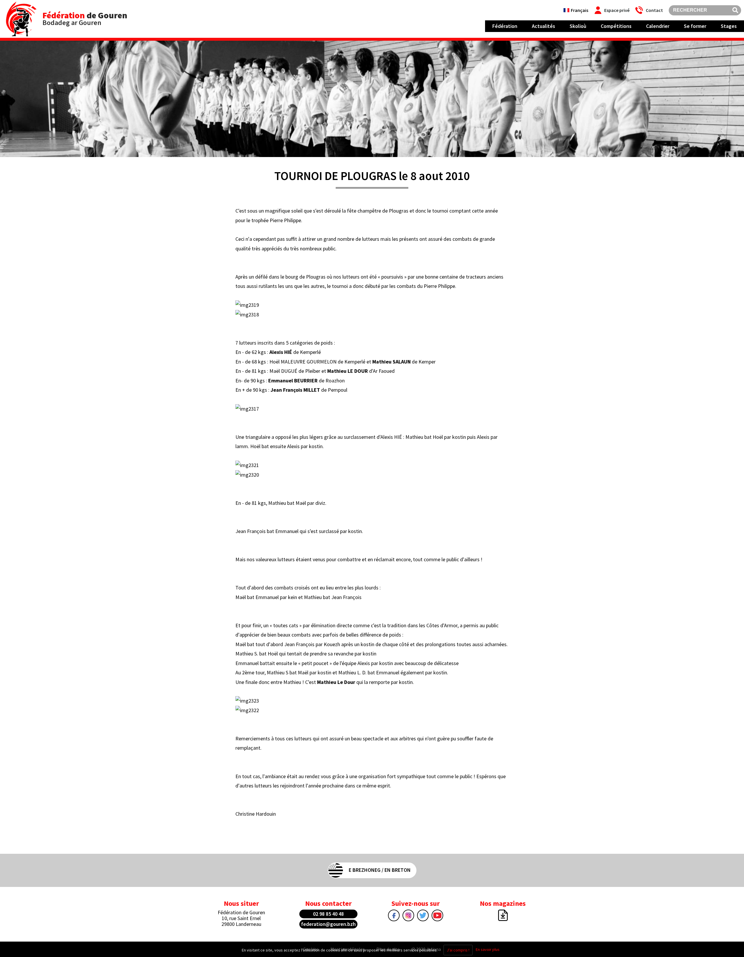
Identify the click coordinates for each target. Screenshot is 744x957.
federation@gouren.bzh (328, 924)
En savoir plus (488, 949)
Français (579, 10)
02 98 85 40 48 (328, 913)
